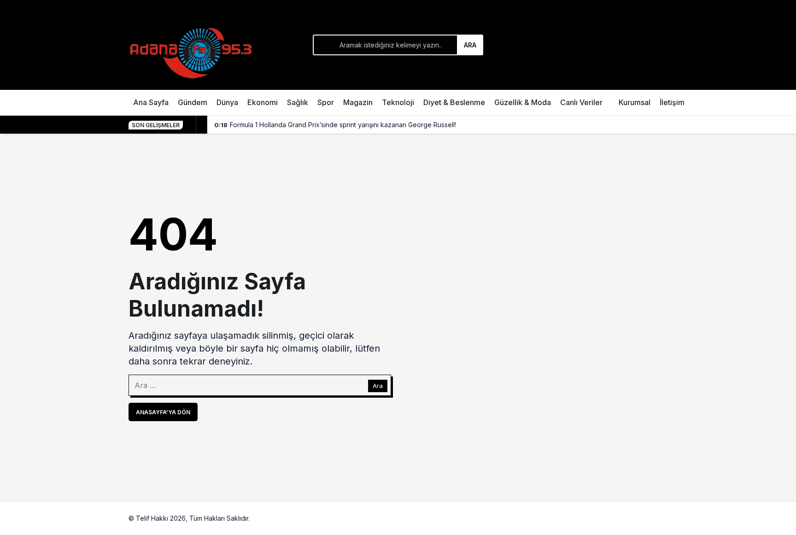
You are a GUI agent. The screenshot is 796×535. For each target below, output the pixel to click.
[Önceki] (190, 125)
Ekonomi (262, 102)
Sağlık (297, 102)
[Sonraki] (201, 125)
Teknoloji (398, 102)
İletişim (672, 102)
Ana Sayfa (151, 102)
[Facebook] (639, 518)
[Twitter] (660, 518)
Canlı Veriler (581, 102)
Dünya (227, 102)
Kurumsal (634, 102)
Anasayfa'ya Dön (163, 412)
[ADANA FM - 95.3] (191, 51)
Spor (325, 102)
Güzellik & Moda (522, 102)
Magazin (358, 102)
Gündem (192, 102)
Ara (470, 45)
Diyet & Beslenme (454, 102)
